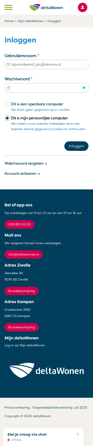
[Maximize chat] (77, 434)
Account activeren (21, 173)
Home (9, 21)
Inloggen (76, 146)
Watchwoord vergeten (24, 163)
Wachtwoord (27, 78)
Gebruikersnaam (30, 55)
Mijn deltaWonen (30, 21)
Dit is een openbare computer (40, 107)
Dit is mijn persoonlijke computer (48, 123)
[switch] (83, 87)
